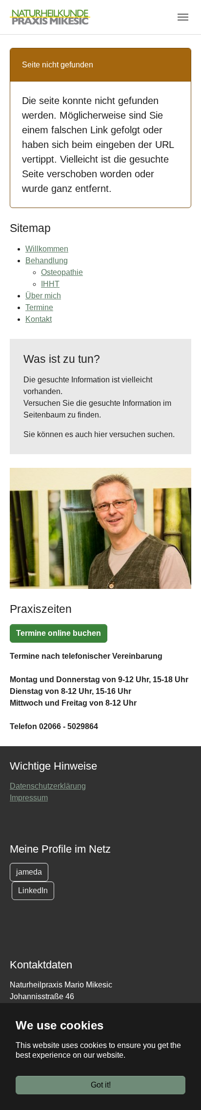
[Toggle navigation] (183, 17)
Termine (39, 307)
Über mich (43, 296)
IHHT (50, 284)
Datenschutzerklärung (48, 786)
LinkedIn (33, 890)
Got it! (101, 1085)
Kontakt (38, 319)
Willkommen (46, 249)
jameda (29, 872)
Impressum (29, 798)
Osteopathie (62, 272)
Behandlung (46, 260)
